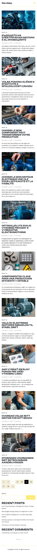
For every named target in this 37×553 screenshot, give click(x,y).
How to (4, 32)
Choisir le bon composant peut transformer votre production (16, 133)
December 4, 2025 (7, 140)
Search (4, 493)
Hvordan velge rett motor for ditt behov (17, 417)
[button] (34, 3)
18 (9, 486)
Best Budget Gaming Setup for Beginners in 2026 (17, 511)
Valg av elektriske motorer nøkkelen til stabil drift (17, 325)
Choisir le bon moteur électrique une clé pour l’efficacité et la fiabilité (17, 180)
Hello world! (24, 533)
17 (4, 486)
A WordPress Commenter (10, 533)
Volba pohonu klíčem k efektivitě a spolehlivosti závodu (18, 84)
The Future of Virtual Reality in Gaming (14, 525)
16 (31, 482)
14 (22, 482)
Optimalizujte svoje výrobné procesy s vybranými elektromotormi (16, 229)
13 (18, 482)
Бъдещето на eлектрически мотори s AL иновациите (18, 37)
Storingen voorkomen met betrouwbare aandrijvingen (18, 460)
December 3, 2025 (7, 465)
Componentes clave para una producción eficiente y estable (17, 278)
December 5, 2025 (7, 43)
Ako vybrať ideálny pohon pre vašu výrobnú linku (16, 371)
